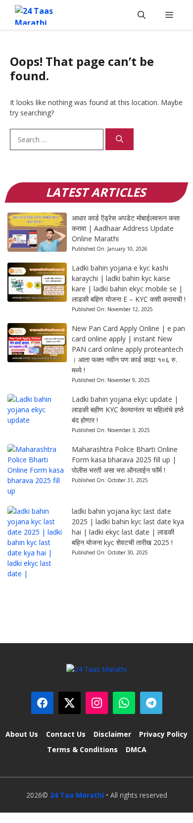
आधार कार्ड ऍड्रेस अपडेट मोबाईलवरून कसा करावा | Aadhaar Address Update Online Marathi (126, 228)
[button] (141, 15)
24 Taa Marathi (77, 795)
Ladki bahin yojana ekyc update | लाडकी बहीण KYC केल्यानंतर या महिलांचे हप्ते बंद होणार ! (128, 409)
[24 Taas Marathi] (40, 15)
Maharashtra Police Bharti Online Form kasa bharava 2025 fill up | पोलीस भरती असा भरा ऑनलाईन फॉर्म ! (125, 459)
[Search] (119, 139)
